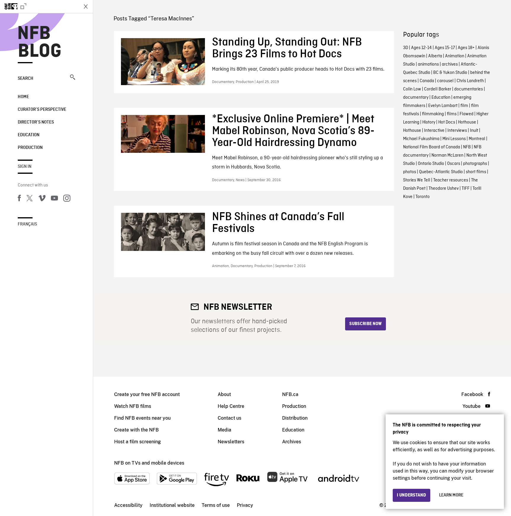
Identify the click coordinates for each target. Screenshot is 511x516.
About (224, 394)
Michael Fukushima (421, 139)
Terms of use (216, 505)
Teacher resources (450, 180)
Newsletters (231, 441)
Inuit (474, 131)
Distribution (295, 418)
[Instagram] (66, 199)
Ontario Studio (431, 164)
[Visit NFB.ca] (39, 6)
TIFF (466, 189)
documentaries (468, 89)
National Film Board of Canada (431, 147)
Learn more (451, 495)
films (452, 114)
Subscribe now (365, 324)
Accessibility (128, 505)
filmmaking (433, 114)
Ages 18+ (466, 48)
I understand (411, 495)
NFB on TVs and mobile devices (149, 463)
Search (25, 78)
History (428, 122)
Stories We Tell (416, 180)
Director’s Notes (36, 122)
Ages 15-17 (445, 48)
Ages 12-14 (421, 48)
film (464, 106)
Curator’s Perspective (42, 109)
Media (224, 430)
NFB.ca (290, 394)
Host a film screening (137, 441)
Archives (291, 441)
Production (30, 147)
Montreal (477, 139)
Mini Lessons (454, 139)
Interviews (457, 131)
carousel (445, 81)
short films (476, 172)
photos (409, 172)
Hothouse (467, 122)
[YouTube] (54, 199)
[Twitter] (29, 199)
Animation (454, 56)
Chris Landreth (470, 81)
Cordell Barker (437, 89)
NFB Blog (40, 42)
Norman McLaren (447, 155)
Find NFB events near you (142, 418)
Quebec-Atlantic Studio (441, 172)
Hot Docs (446, 122)
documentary (415, 97)
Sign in (24, 166)
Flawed (466, 114)
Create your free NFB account (147, 394)
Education (28, 135)
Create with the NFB (136, 430)
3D (405, 48)
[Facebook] (19, 199)
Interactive (434, 131)
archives (450, 64)
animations (428, 64)
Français (27, 224)
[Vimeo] (42, 199)
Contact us (229, 418)
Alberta (435, 56)
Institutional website (172, 505)
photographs (475, 164)
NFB (467, 147)
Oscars (453, 164)
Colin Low (412, 89)
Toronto (422, 197)
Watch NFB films (132, 406)
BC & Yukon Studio (450, 73)
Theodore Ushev (443, 189)
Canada (427, 81)
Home (23, 97)
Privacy (245, 505)
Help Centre (231, 406)
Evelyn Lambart (442, 106)
